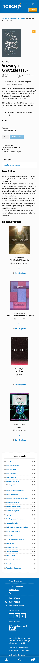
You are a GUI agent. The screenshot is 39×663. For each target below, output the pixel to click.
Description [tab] (8, 159)
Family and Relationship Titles (15, 490)
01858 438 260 (28, 4)
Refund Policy (14, 590)
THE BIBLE (9, 461)
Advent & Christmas (12, 552)
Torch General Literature (13, 568)
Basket (30, 658)
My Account (6, 660)
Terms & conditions (16, 587)
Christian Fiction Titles (12, 502)
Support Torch (14, 622)
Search (19, 660)
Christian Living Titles (18, 18)
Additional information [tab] (12, 165)
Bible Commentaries (12, 465)
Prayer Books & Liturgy (13, 531)
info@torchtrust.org (33, 4)
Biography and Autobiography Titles (17, 498)
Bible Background (11, 469)
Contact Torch (14, 598)
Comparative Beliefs (12, 523)
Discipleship (12, 485)
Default (7, 149)
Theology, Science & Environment (16, 519)
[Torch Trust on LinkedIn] (23, 615)
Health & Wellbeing (12, 494)
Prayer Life (9, 535)
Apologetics (9, 515)
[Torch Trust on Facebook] (11, 615)
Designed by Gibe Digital (17, 655)
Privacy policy (14, 593)
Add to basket (16, 137)
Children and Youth (12, 547)
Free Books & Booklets (13, 560)
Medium (5, 128)
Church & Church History (13, 507)
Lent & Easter (10, 556)
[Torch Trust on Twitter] (17, 615)
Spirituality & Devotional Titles (15, 539)
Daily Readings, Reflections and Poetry (17, 527)
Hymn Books (10, 543)
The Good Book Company (13, 152)
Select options (20, 273)
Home (7, 18)
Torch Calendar (10, 564)
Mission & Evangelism (12, 511)
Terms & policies (15, 581)
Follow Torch (14, 610)
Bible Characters (11, 473)
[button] (33, 31)
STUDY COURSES (11, 477)
